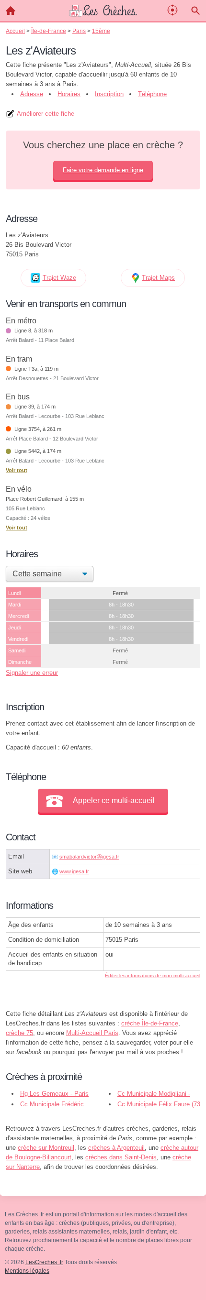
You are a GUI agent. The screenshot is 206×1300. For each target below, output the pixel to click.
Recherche (195, 10)
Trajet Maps (158, 277)
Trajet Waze (59, 277)
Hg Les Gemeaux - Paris (54, 1093)
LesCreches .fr (44, 1262)
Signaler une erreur (32, 672)
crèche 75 (19, 1032)
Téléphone (152, 94)
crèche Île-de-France (149, 1023)
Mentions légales (27, 1270)
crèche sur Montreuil (46, 1147)
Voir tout (16, 470)
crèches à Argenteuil (116, 1147)
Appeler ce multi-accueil (114, 800)
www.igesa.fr (74, 871)
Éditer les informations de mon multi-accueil (152, 975)
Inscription (109, 94)
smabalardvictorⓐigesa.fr (89, 856)
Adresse (31, 94)
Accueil (10, 10)
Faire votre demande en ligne (103, 170)
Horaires (68, 94)
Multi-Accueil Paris (92, 1032)
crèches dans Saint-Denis (121, 1157)
